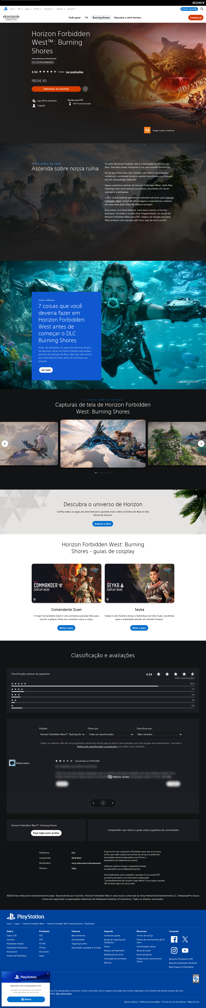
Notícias (60, 9)
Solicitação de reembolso (115, 958)
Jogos (27, 9)
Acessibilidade (78, 939)
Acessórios (48, 9)
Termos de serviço (145, 935)
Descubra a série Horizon (127, 17)
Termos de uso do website (174, 1001)
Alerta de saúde (144, 950)
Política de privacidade (150, 1001)
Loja (11, 9)
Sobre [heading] (10, 931)
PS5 (19, 9)
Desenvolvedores (144, 954)
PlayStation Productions (17, 947)
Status (107, 946)
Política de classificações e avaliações (97, 746)
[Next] (201, 443)
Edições (43, 728)
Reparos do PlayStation (114, 950)
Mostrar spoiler (121, 776)
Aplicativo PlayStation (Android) (183, 963)
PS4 (41, 939)
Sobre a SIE (12, 935)
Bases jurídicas (131, 1001)
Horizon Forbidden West (33, 923)
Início (9, 923)
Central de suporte (112, 935)
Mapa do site (193, 1001)
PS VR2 (42, 943)
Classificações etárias (146, 946)
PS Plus (36, 9)
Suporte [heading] (108, 931)
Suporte (70, 9)
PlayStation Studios (15, 943)
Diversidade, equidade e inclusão (86, 947)
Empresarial (12, 951)
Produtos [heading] (44, 931)
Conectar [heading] (174, 931)
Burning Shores (101, 17)
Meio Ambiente (78, 935)
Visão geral (75, 17)
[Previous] (5, 443)
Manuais (108, 962)
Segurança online (79, 943)
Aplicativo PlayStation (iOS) (181, 959)
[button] (46, 833)
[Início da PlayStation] (5, 9)
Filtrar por (93, 728)
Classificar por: (144, 728)
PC (86, 17)
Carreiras (11, 939)
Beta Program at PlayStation (181, 967)
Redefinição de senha (113, 954)
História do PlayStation (17, 955)
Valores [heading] (76, 931)
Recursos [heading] (142, 931)
